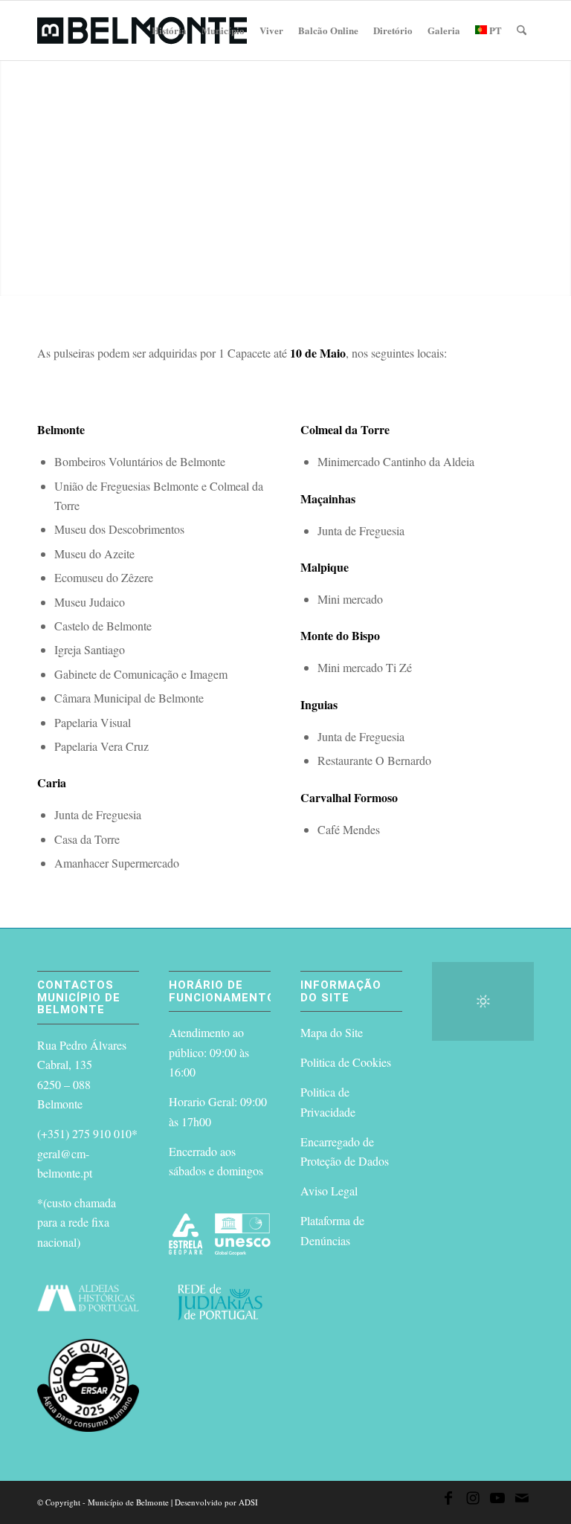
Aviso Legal (329, 1190)
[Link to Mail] (522, 1500)
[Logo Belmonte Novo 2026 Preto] (142, 30)
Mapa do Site (331, 1032)
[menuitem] (169, 30)
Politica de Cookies (345, 1062)
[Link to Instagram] (473, 1500)
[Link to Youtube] (497, 1500)
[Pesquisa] (521, 30)
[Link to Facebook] (448, 1500)
